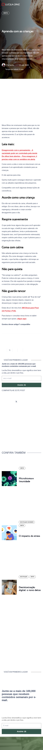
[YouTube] (22, 402)
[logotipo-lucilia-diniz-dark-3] (11, 4)
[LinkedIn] (28, 402)
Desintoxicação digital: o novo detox (30, 589)
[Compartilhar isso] (4, 350)
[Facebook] (10, 402)
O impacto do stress (29, 536)
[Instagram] (4, 402)
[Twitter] (16, 402)
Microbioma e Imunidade (26, 480)
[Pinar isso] (20, 350)
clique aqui (21, 319)
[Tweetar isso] (9, 350)
